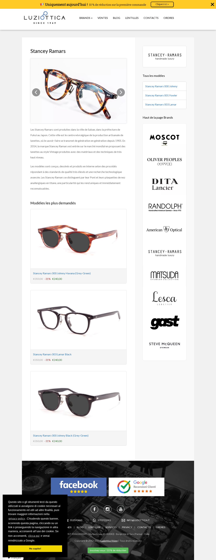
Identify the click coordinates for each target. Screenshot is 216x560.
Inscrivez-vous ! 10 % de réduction (108, 550)
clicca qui (33, 535)
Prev (36, 92)
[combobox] (12, 557)
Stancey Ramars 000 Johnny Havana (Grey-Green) (62, 273)
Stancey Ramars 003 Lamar (161, 104)
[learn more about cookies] (36, 540)
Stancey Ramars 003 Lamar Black (52, 354)
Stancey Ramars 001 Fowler (161, 95)
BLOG (116, 17)
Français (16, 557)
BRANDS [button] (85, 17)
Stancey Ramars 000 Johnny (161, 86)
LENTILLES (132, 17)
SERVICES (111, 527)
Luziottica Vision (109, 540)
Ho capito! (35, 548)
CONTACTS (151, 17)
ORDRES (169, 17)
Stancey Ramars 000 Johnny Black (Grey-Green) (60, 435)
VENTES (103, 17)
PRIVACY (127, 527)
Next (121, 92)
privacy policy (17, 518)
